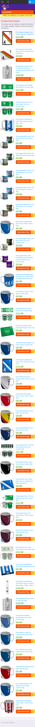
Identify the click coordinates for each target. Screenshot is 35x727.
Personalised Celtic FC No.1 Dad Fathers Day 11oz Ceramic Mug (24, 104)
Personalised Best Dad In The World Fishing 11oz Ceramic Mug (25, 189)
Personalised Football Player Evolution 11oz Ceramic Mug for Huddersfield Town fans (24, 276)
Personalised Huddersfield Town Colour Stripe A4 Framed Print (25, 362)
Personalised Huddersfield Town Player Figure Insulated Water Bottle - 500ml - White (24, 583)
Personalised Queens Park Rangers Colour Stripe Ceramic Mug (24, 685)
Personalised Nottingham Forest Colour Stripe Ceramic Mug (25, 396)
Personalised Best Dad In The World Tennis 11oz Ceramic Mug (25, 206)
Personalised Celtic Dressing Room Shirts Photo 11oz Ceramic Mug (24, 447)
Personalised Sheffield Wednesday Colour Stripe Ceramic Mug (23, 617)
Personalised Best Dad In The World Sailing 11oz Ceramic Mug (25, 172)
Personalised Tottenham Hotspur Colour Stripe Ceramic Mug (25, 379)
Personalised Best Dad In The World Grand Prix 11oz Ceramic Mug (25, 240)
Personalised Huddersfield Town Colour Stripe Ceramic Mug (24, 223)
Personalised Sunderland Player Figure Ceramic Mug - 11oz (24, 703)
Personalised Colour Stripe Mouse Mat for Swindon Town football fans (25, 51)
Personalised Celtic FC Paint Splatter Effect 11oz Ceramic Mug (24, 498)
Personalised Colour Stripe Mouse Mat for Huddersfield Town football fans (24, 481)
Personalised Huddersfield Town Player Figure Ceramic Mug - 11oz (24, 121)
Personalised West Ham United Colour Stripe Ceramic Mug (25, 515)
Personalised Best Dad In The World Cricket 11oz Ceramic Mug (25, 138)
